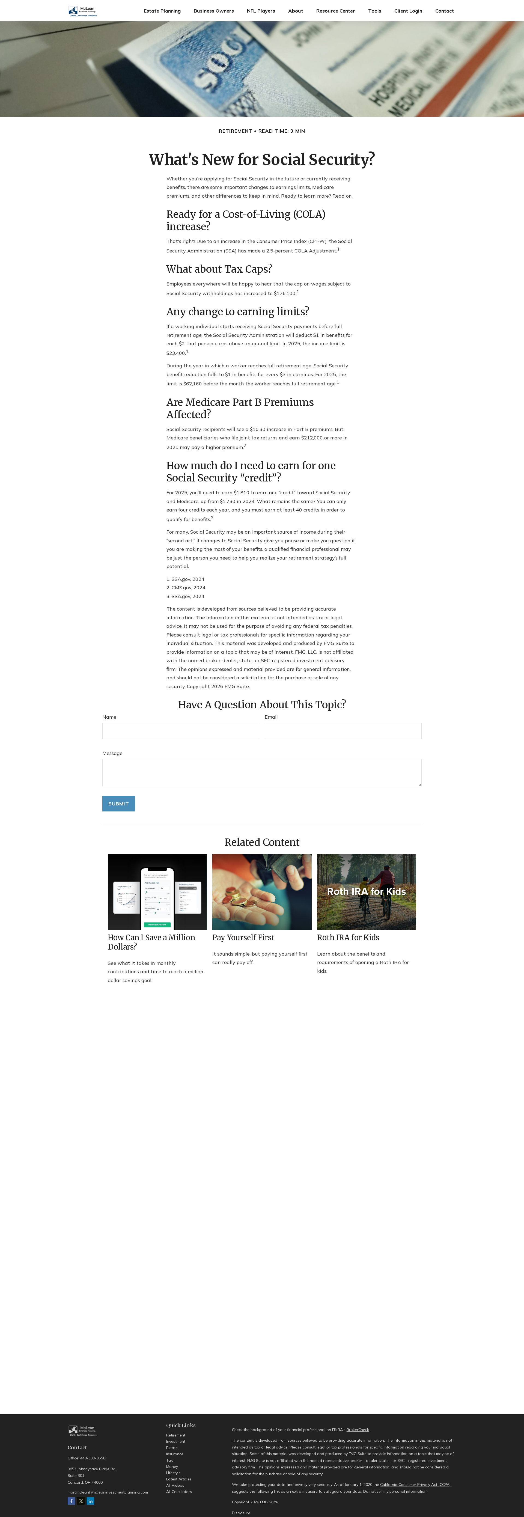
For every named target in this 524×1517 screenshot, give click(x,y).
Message (112, 753)
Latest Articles (179, 1479)
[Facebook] (71, 1501)
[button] (162, 10)
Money (172, 1466)
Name (109, 717)
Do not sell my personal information (395, 1491)
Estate (172, 1447)
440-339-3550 (92, 1458)
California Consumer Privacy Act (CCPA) (415, 1484)
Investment (175, 1441)
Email (271, 717)
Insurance (174, 1453)
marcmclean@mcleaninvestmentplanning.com (108, 1492)
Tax (169, 1460)
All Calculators (179, 1491)
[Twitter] (81, 1501)
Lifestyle (173, 1472)
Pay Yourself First (243, 937)
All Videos (175, 1485)
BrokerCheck (358, 1429)
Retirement (175, 1435)
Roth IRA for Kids (348, 937)
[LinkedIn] (90, 1501)
